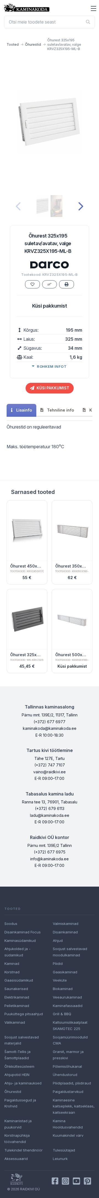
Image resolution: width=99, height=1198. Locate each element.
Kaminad (11, 963)
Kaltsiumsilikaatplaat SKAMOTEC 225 (70, 1025)
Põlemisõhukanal (67, 1066)
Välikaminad (14, 1022)
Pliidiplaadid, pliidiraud (72, 1083)
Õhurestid (33, 44)
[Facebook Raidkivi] (55, 1181)
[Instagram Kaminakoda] (65, 1181)
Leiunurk (60, 1158)
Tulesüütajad (64, 1150)
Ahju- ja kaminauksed (23, 1083)
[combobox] (49, 22)
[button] (93, 8)
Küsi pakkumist (49, 306)
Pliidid (58, 963)
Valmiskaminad (65, 923)
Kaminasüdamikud (20, 940)
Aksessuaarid (16, 1158)
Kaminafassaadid (67, 1005)
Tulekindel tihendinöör (23, 1150)
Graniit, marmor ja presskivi (68, 1054)
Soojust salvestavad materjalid (21, 1040)
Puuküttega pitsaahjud (23, 1014)
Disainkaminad (65, 932)
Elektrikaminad (16, 997)
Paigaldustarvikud (68, 1091)
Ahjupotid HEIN (16, 1074)
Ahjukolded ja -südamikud (17, 952)
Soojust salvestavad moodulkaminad (70, 952)
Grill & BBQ (62, 1014)
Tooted (13, 44)
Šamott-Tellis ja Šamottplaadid (17, 1054)
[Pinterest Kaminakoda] (87, 1181)
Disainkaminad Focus (22, 932)
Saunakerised (16, 988)
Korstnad (12, 972)
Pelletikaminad (16, 1005)
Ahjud (58, 940)
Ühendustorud (65, 1074)
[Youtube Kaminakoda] (76, 1181)
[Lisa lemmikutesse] (32, 284)
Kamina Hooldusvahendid (68, 1124)
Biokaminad (63, 988)
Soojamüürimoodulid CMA (70, 1040)
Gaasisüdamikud (18, 980)
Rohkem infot (52, 366)
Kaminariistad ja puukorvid (18, 1124)
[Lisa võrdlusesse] (49, 284)
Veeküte (60, 980)
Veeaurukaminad (67, 997)
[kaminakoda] (26, 8)
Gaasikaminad (65, 972)
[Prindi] (66, 284)
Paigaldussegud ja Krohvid (20, 1103)
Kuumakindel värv (68, 1135)
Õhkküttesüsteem (19, 1066)
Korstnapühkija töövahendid (17, 1138)
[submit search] (88, 22)
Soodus (10, 923)
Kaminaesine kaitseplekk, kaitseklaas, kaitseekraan (74, 1106)
